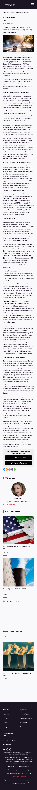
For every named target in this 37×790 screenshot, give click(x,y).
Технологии (23, 722)
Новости (6, 714)
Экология (23, 727)
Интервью (6, 727)
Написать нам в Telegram (18, 776)
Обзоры (5, 722)
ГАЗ (5, 20)
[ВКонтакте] (4, 469)
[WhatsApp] (15, 469)
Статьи (5, 718)
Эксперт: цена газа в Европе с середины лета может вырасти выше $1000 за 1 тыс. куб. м (19, 274)
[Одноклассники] (7, 469)
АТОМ (5, 594)
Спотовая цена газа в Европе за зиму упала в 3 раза (19, 279)
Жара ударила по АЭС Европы (15, 589)
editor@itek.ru (7, 744)
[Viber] (12, 469)
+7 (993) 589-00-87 (9, 740)
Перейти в (20, 457)
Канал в (20, 463)
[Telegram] (9, 469)
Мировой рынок (25, 714)
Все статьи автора (9, 504)
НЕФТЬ (6, 552)
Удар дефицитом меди (12, 631)
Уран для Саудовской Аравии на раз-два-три (18, 674)
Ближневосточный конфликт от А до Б (16, 547)
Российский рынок (26, 718)
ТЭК (5, 636)
